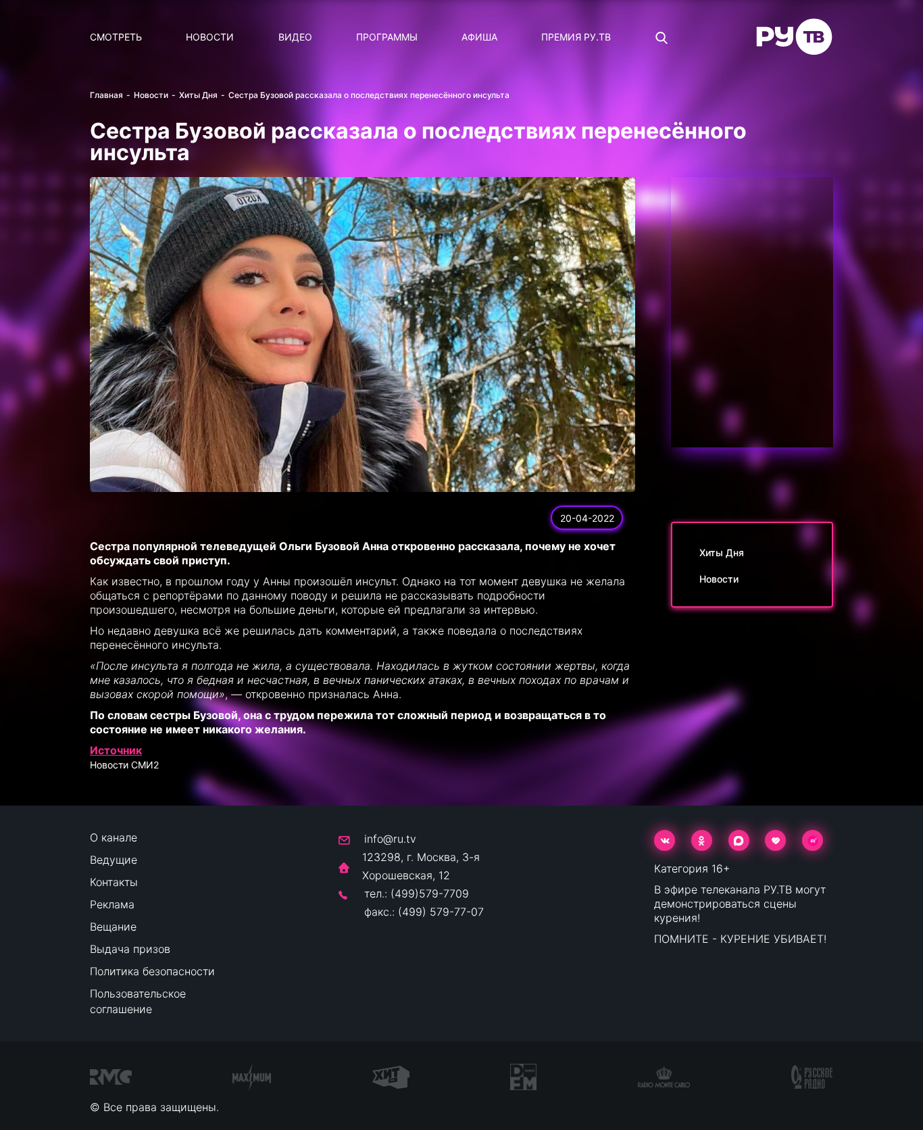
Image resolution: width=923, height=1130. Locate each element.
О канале (113, 837)
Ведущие (113, 859)
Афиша (479, 37)
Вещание (113, 926)
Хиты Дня (198, 95)
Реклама (112, 904)
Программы (387, 37)
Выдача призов (130, 949)
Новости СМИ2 (124, 764)
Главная (106, 95)
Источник (116, 750)
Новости (210, 37)
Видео (295, 37)
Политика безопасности (152, 971)
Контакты (114, 882)
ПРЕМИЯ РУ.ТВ (576, 37)
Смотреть (116, 37)
